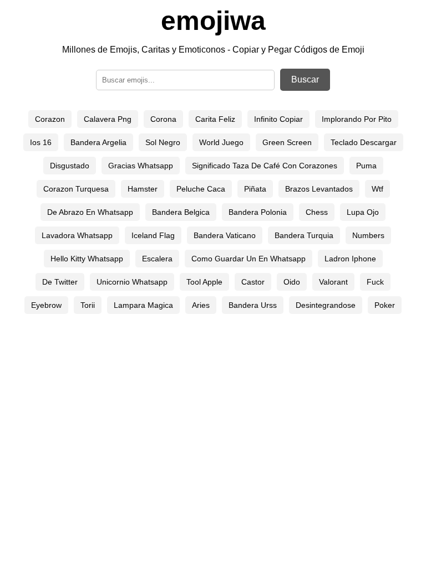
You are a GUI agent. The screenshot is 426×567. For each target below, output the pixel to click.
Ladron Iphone (350, 258)
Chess (317, 212)
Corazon (50, 119)
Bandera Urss (253, 305)
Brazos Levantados (319, 188)
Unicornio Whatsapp (132, 281)
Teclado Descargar (364, 142)
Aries (201, 305)
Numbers (368, 235)
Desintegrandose (326, 305)
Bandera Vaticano (225, 235)
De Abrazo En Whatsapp (90, 212)
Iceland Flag (153, 235)
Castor (253, 281)
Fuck (375, 281)
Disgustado (69, 165)
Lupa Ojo (363, 212)
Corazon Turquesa (76, 188)
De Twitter (60, 281)
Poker (384, 305)
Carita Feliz (215, 119)
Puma (366, 165)
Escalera (157, 258)
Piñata (255, 188)
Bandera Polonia (258, 212)
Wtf (377, 188)
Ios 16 (41, 142)
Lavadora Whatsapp (77, 235)
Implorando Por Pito (357, 119)
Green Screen (287, 142)
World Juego (221, 142)
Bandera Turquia (304, 235)
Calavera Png (107, 119)
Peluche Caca (200, 188)
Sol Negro (162, 142)
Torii (87, 305)
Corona (163, 119)
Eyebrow (46, 305)
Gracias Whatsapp (140, 165)
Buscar (305, 79)
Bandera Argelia (98, 142)
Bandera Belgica (181, 212)
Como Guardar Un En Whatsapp (248, 258)
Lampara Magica (143, 305)
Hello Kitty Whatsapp (86, 258)
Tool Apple (204, 281)
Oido (291, 281)
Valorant (333, 281)
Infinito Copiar (278, 119)
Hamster (143, 188)
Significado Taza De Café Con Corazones (264, 165)
